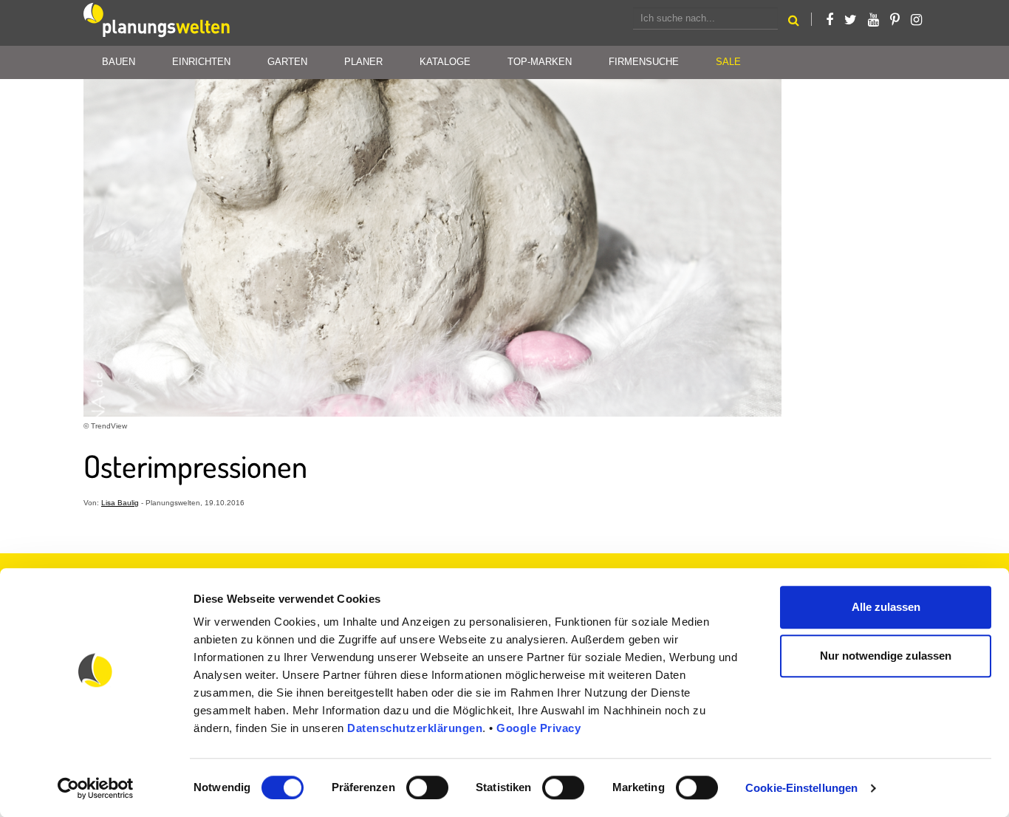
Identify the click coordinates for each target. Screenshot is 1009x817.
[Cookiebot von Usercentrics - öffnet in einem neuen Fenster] (95, 788)
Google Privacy (538, 728)
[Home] (157, 23)
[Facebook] (829, 20)
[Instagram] (916, 20)
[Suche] (793, 22)
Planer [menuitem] (363, 61)
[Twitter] (850, 20)
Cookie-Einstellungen (801, 788)
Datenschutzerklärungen (414, 728)
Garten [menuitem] (287, 61)
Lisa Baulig (120, 503)
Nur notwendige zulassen (885, 655)
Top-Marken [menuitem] (539, 61)
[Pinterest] (895, 20)
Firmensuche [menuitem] (644, 61)
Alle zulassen (886, 607)
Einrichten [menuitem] (201, 61)
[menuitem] (728, 62)
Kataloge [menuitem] (445, 61)
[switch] (427, 787)
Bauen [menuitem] (118, 61)
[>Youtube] (873, 20)
